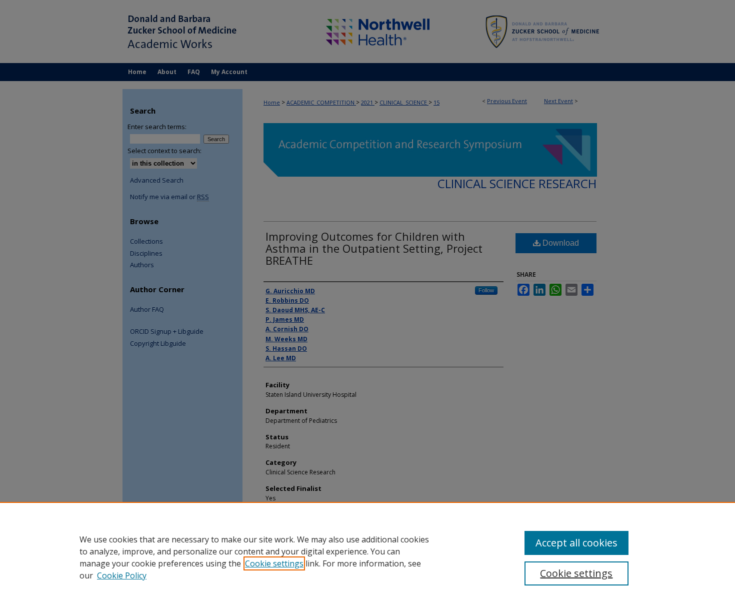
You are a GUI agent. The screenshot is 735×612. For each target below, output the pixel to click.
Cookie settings (274, 563)
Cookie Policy (121, 575)
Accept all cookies (577, 542)
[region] (367, 557)
